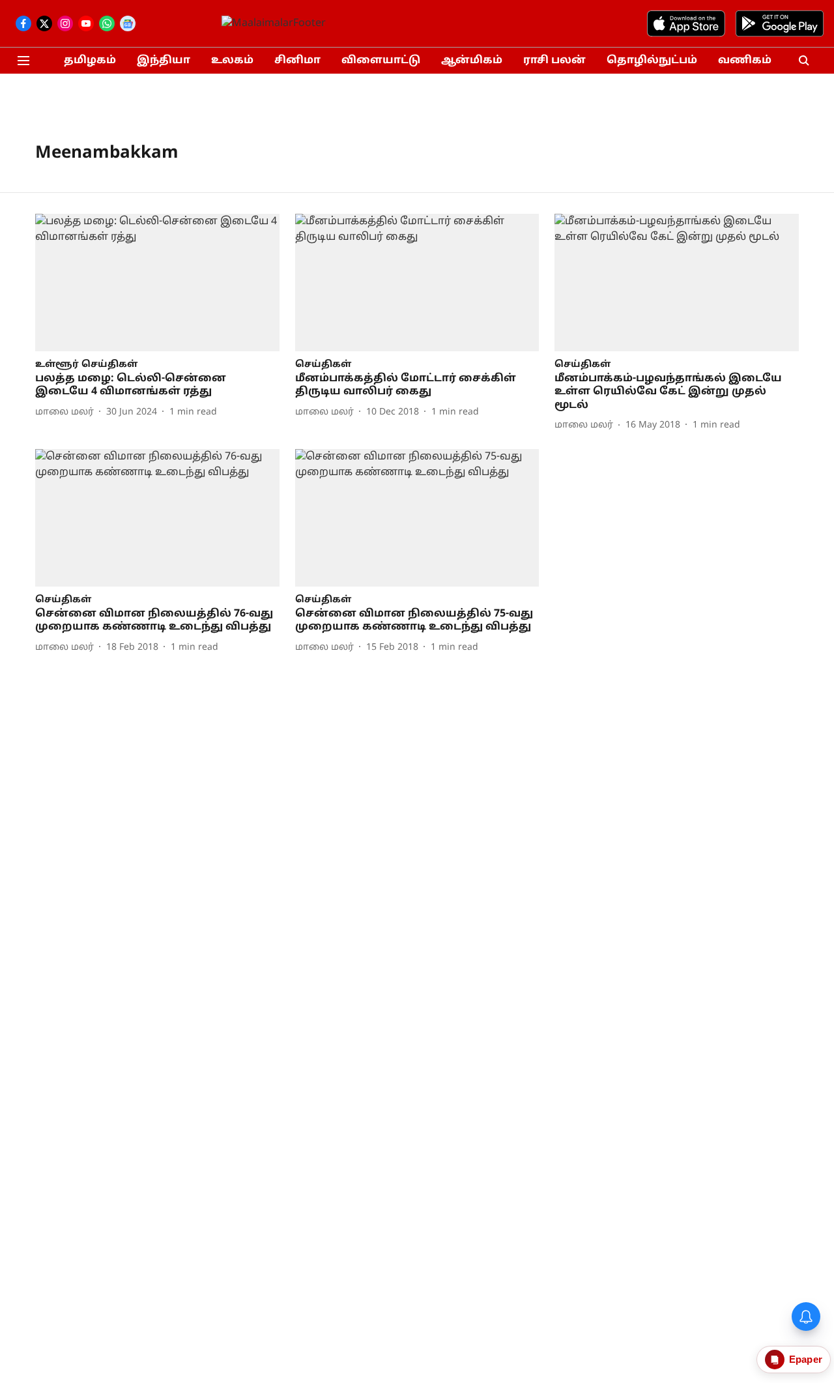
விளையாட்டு (380, 60)
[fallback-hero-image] (157, 282)
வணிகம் (744, 60)
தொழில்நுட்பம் (652, 60)
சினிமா (297, 60)
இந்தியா (163, 60)
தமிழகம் (90, 60)
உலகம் (232, 60)
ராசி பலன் (554, 60)
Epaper (805, 1359)
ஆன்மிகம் (471, 60)
